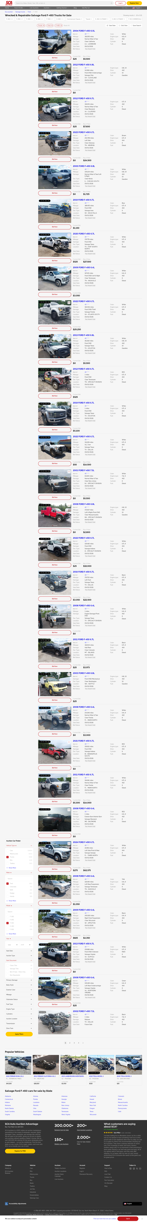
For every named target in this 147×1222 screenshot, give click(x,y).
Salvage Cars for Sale (61, 1130)
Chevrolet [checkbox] (13, 887)
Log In (120, 3)
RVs (31, 1171)
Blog (75, 8)
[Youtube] (140, 1168)
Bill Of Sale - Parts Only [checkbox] (18, 972)
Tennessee (65, 1111)
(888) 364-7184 (51, 1210)
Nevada (35, 1105)
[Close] (142, 1219)
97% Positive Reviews (111, 1129)
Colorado (121, 1096)
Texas (91, 1111)
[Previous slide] (38, 25)
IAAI (116, 1214)
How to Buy (108, 1168)
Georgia (64, 1099)
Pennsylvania (122, 1108)
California (93, 1096)
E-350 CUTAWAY (118, 19)
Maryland (93, 1102)
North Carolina (123, 1105)
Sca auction (9, 12)
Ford (29, 12)
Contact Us (108, 1177)
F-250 (19, 19)
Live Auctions (34, 8)
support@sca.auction (63, 1210)
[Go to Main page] (8, 3)
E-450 (60, 19)
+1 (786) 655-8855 (39, 1210)
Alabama (8, 1096)
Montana (8, 1105)
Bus (31, 1180)
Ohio (34, 1108)
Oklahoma (65, 1108)
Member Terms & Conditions (52, 1214)
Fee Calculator (109, 1180)
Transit (89, 19)
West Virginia (66, 1114)
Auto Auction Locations (84, 1130)
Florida (35, 1099)
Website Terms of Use (38, 1214)
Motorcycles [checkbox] (14, 854)
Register (82, 1168)
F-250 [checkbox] (12, 920)
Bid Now (55, 58)
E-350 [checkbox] (12, 926)
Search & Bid (18, 8)
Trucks (40, 25)
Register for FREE (20, 1151)
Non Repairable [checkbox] (15, 975)
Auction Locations (60, 1171)
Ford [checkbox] (11, 883)
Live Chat (107, 1174)
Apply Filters (19, 1034)
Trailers (32, 1186)
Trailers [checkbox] (12, 863)
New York (93, 1105)
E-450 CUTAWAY (101, 19)
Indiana (7, 1102)
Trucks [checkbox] (12, 857)
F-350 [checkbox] (12, 916)
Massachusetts (123, 1102)
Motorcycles (34, 1174)
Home (7, 8)
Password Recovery (86, 1174)
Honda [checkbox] (12, 896)
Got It (128, 1218)
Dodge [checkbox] (12, 893)
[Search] (112, 3)
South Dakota (37, 1111)
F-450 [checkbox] (12, 923)
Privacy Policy (29, 1214)
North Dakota (9, 1108)
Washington (37, 1114)
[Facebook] (134, 1168)
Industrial (33, 1192)
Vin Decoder (108, 1183)
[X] (137, 1168)
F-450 (29, 19)
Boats (32, 1183)
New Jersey (65, 1105)
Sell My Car (86, 8)
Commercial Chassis (74, 19)
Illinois (120, 1099)
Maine (63, 1102)
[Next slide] (101, 25)
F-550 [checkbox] (12, 929)
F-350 (9, 19)
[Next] (83, 1042)
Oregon (92, 1108)
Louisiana (36, 1102)
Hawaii (92, 1099)
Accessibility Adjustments (17, 1203)
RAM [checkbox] (11, 890)
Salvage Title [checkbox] (14, 968)
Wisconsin (93, 1114)
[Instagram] (130, 1168)
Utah (119, 1111)
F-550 (49, 19)
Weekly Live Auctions (61, 1144)
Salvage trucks (20, 12)
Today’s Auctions (60, 1168)
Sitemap (61, 1214)
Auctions (46, 8)
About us (8, 1168)
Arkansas (64, 1096)
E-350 (39, 19)
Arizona (35, 1096)
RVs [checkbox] (11, 860)
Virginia (7, 1114)
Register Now (134, 3)
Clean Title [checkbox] (13, 965)
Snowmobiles (34, 1195)
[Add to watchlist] (69, 32)
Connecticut (9, 1099)
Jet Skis (32, 1189)
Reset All (67, 25)
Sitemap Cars (34, 1198)
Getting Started (61, 8)
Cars (31, 1168)
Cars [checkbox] (11, 850)
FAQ (105, 1171)
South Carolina (10, 1111)
